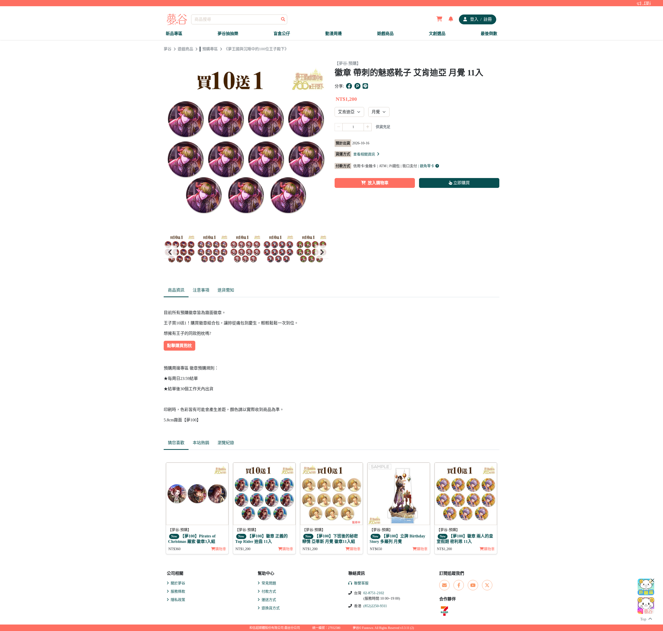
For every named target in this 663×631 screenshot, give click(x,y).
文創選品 (437, 33)
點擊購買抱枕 (179, 345)
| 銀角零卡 (426, 166)
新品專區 (174, 33)
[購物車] (439, 19)
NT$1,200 (242, 549)
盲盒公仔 (281, 33)
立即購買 (461, 183)
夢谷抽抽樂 (228, 33)
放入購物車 (378, 183)
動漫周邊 (333, 33)
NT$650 (376, 549)
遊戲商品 (385, 33)
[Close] (652, 580)
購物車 (220, 549)
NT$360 (174, 549)
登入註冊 (480, 19)
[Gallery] (246, 252)
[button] (366, 154)
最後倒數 (489, 33)
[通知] (450, 19)
